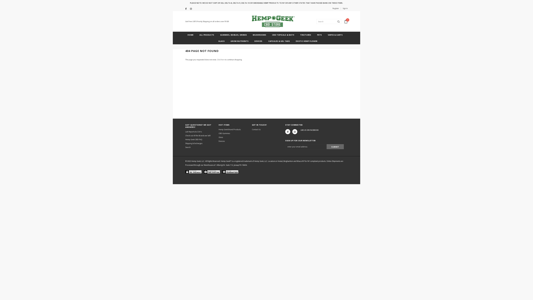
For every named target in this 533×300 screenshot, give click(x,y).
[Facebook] (187, 9)
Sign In (345, 8)
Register (336, 8)
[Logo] (272, 21)
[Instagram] (191, 9)
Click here (221, 59)
